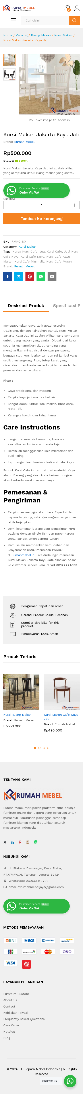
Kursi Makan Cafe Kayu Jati (61, 716)
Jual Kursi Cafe (50, 251)
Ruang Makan (41, 35)
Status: (8, 160)
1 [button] (35, 748)
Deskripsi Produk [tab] (26, 305)
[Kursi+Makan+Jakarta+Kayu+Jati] (18, 276)
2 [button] (39, 748)
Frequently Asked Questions (24, 1019)
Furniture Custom (16, 994)
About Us (10, 1000)
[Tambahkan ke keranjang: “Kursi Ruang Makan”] (16, 707)
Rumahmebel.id (23, 555)
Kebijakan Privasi (15, 1012)
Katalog (21, 35)
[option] (21, 704)
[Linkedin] (12, 842)
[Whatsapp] (36, 842)
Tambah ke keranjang (42, 218)
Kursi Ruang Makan (17, 714)
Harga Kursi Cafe (24, 251)
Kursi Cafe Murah (59, 261)
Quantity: (9, 199)
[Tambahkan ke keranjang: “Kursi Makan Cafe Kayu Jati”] (57, 707)
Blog (6, 1038)
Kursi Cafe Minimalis (29, 261)
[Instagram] (28, 842)
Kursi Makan (63, 35)
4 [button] (48, 748)
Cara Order (11, 1025)
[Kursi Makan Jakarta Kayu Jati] (7, 276)
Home (7, 35)
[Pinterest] (20, 842)
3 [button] (44, 748)
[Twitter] (5, 842)
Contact (9, 1006)
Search (74, 20)
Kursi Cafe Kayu (32, 256)
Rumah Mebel (24, 141)
